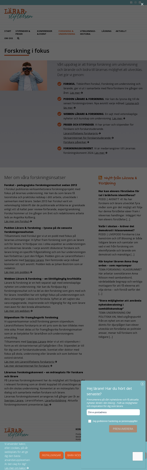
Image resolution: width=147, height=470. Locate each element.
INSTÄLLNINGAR (51, 455)
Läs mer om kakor (15, 468)
